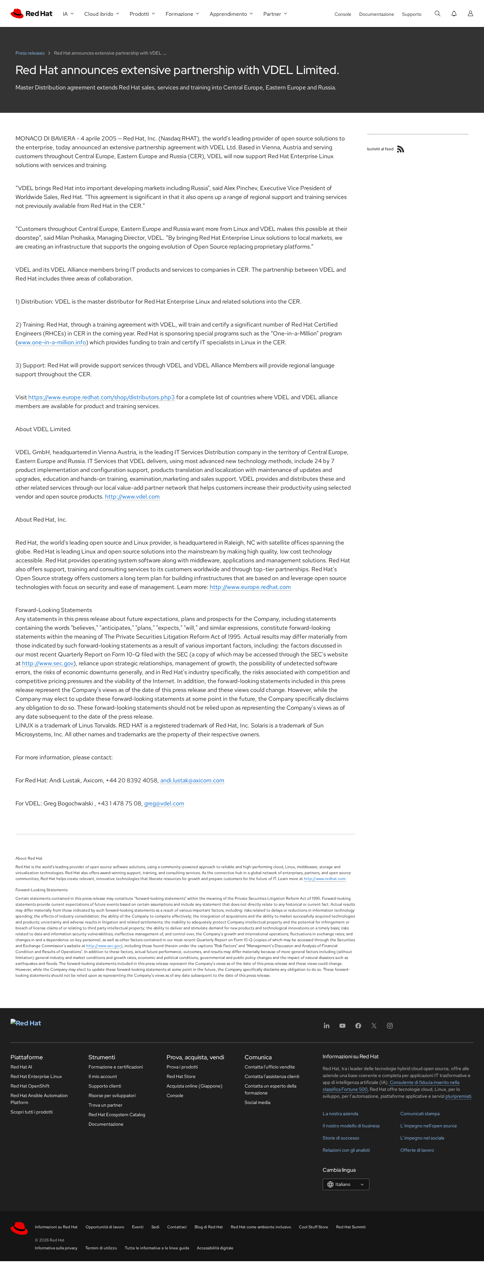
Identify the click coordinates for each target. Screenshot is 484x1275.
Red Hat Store (181, 1076)
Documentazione (376, 14)
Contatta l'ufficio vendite (270, 1067)
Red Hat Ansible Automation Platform (39, 1098)
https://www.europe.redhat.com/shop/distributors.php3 (101, 397)
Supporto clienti (105, 1086)
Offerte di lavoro (417, 1150)
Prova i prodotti (182, 1067)
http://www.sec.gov (47, 663)
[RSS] (401, 149)
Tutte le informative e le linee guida (157, 1248)
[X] (374, 1027)
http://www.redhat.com (324, 878)
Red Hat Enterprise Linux (36, 1076)
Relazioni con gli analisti (346, 1150)
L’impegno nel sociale (422, 1138)
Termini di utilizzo (101, 1248)
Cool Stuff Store (313, 1227)
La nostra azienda (340, 1113)
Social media (257, 1102)
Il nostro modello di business (351, 1126)
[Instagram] (390, 1027)
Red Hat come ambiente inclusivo (261, 1227)
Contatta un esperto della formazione (270, 1089)
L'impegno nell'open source (428, 1126)
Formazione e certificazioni (116, 1067)
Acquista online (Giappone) (195, 1086)
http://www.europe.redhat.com (250, 587)
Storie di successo (341, 1138)
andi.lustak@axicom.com (192, 780)
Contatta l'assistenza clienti (272, 1076)
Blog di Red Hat (209, 1227)
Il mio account (103, 1076)
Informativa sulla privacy (56, 1248)
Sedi (155, 1227)
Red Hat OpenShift (30, 1086)
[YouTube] (342, 1027)
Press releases (30, 53)
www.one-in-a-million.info (52, 342)
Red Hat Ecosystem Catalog (117, 1114)
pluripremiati (458, 1096)
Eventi (138, 1227)
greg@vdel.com (164, 803)
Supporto (411, 14)
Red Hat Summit (351, 1227)
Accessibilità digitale (215, 1248)
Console (343, 14)
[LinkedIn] (327, 1027)
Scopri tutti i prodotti (32, 1112)
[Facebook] (358, 1027)
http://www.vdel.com (132, 496)
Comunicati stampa (420, 1113)
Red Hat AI (21, 1067)
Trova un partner (105, 1105)
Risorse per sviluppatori (112, 1095)
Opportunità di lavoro (105, 1227)
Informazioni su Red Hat (56, 1227)
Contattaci (177, 1227)
